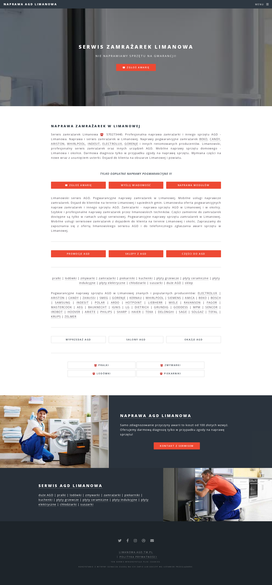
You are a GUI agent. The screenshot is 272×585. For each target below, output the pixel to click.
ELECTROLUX (112, 144)
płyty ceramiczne (196, 278)
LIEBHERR (155, 302)
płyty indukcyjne (124, 500)
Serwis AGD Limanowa (71, 485)
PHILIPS (106, 312)
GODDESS (181, 307)
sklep (189, 283)
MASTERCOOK (61, 307)
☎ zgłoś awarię (135, 67)
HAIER (136, 312)
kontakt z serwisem (177, 445)
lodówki (71, 278)
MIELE (173, 302)
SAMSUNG (62, 302)
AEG (80, 307)
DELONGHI (166, 312)
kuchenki (146, 278)
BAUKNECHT (97, 307)
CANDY (215, 139)
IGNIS (116, 307)
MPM (196, 307)
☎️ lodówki (101, 373)
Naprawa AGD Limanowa (30, 4)
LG (128, 307)
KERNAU (135, 298)
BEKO (203, 139)
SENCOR (211, 307)
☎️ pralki (101, 365)
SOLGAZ (198, 312)
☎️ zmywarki (170, 365)
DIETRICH (142, 307)
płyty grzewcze (167, 278)
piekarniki (127, 278)
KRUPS (56, 316)
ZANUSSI (89, 298)
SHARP (122, 312)
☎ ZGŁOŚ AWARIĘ (78, 185)
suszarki (156, 283)
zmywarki (87, 278)
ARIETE (90, 312)
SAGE (183, 312)
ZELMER (70, 316)
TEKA (149, 312)
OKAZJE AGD (193, 339)
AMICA (190, 298)
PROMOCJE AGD (78, 253)
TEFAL (213, 312)
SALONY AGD (136, 339)
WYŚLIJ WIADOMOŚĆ (136, 185)
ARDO (115, 302)
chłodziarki (137, 283)
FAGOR (212, 302)
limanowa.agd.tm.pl (136, 552)
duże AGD (173, 283)
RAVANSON (192, 302)
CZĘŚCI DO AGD (193, 253)
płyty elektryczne (112, 283)
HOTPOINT (134, 302)
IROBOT (57, 312)
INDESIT (94, 144)
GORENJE (131, 144)
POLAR (100, 302)
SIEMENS (174, 298)
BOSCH (216, 298)
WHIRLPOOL (76, 144)
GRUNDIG (161, 307)
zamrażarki (107, 278)
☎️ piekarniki (170, 373)
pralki (56, 278)
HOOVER (74, 312)
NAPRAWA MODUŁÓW (194, 185)
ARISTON (58, 144)
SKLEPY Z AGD (136, 253)
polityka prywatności (138, 556)
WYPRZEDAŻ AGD (78, 339)
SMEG (104, 298)
